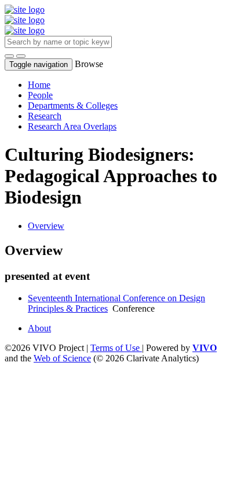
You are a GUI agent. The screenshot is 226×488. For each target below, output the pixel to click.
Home (39, 85)
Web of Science (62, 358)
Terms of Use (116, 348)
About (39, 328)
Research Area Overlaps (72, 126)
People (40, 95)
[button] (9, 56)
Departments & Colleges (73, 105)
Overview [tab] (46, 226)
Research (44, 116)
